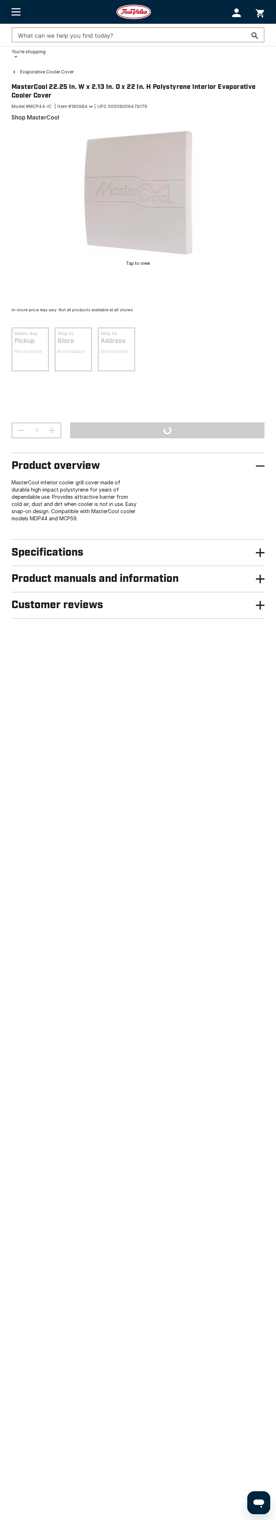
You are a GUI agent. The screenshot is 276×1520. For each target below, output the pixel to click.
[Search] (255, 35)
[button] (236, 12)
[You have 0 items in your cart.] (260, 12)
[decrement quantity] (21, 430)
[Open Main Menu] (16, 11)
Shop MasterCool (35, 117)
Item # (73, 106)
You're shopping (29, 51)
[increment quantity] (51, 430)
